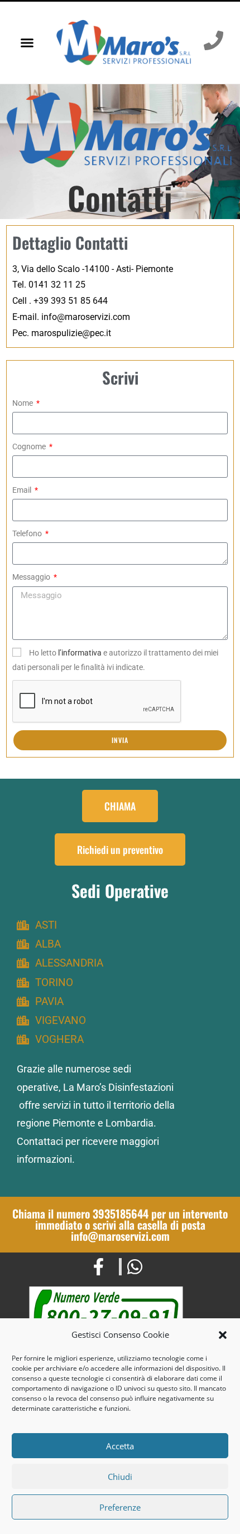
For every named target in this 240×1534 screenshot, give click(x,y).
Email (22, 490)
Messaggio (32, 576)
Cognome (29, 446)
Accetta (120, 1446)
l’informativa (80, 652)
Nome (23, 403)
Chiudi (120, 1476)
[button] (222, 1335)
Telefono (28, 533)
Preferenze (120, 1507)
